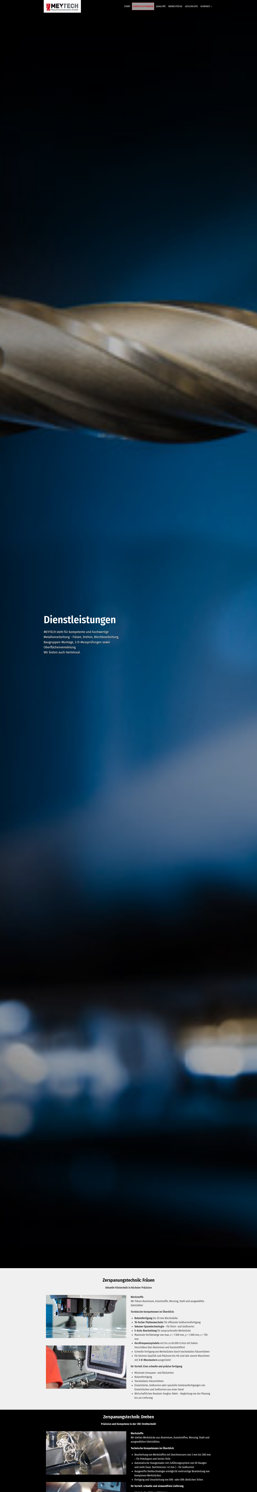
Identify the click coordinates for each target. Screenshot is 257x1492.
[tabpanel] (128, 634)
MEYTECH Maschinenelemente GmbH (62, 6)
